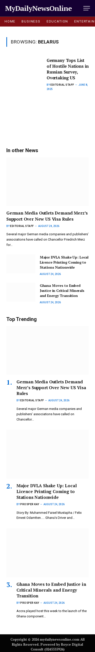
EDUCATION (57, 21)
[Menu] (86, 8)
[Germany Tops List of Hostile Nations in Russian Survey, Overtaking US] (24, 89)
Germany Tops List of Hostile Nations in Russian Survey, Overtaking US (67, 69)
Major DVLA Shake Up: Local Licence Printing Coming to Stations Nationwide (64, 262)
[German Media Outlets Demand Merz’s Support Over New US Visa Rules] (47, 181)
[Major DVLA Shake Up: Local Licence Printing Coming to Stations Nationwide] (20, 263)
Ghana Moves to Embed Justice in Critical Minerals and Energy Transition (62, 290)
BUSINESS (31, 21)
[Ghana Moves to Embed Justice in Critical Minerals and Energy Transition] (20, 292)
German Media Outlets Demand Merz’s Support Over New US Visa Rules (47, 216)
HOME (10, 21)
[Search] (80, 8)
